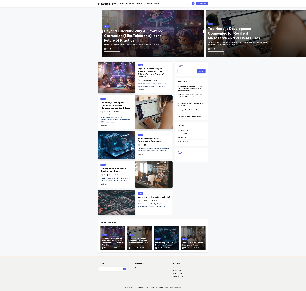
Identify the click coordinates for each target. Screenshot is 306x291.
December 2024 (182, 141)
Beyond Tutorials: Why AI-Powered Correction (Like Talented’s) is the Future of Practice (30, 36)
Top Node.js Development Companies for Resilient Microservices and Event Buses (130, 33)
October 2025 (182, 134)
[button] (202, 3)
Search (180, 65)
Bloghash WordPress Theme (171, 288)
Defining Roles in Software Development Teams (191, 111)
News (2, 26)
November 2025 (182, 130)
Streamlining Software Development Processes (190, 104)
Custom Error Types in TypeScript (154, 197)
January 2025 (182, 137)
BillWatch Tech (107, 3)
